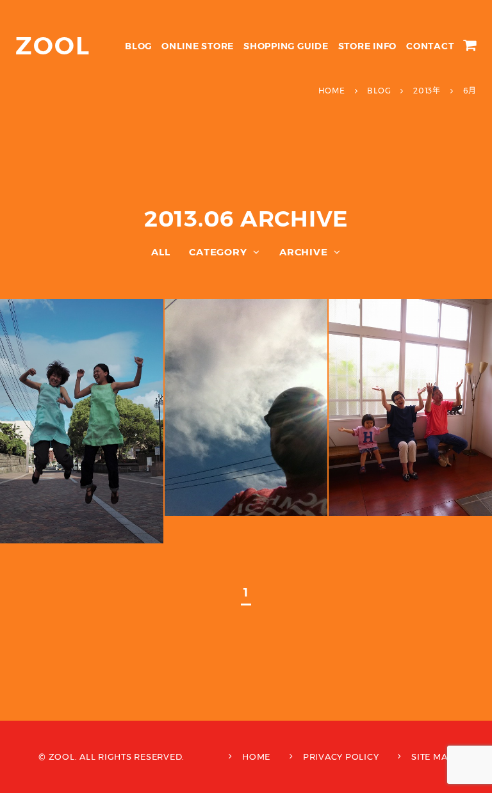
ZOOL (52, 46)
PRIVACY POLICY (341, 756)
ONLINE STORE (197, 46)
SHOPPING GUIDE (286, 46)
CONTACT (430, 46)
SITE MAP (432, 756)
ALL (160, 252)
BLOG (138, 46)
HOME (256, 756)
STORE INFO (367, 46)
